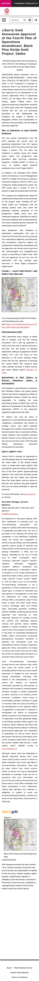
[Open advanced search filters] (29, 19)
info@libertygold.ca (10, 514)
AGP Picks (5, 3)
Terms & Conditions (19, 977)
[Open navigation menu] (4, 20)
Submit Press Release (19, 972)
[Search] (24, 19)
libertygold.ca (30, 494)
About (9, 968)
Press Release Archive (23, 968)
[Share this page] (35, 20)
